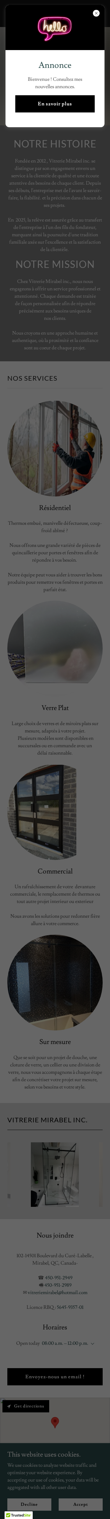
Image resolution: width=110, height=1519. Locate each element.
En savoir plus (55, 104)
